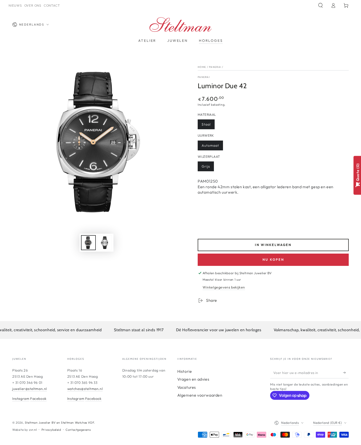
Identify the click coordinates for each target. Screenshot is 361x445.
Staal (206, 124)
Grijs (206, 166)
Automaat (210, 145)
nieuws (15, 5)
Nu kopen (273, 259)
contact (52, 5)
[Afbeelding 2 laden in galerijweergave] (104, 242)
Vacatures (186, 387)
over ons (32, 5)
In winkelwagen (273, 245)
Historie (184, 371)
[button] (320, 5)
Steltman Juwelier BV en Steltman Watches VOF (59, 422)
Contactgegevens (78, 429)
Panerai (215, 67)
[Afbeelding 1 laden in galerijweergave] (88, 242)
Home (202, 67)
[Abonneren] (346, 372)
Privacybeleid (51, 429)
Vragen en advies (193, 379)
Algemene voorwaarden (199, 395)
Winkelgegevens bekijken (224, 287)
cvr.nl (33, 429)
